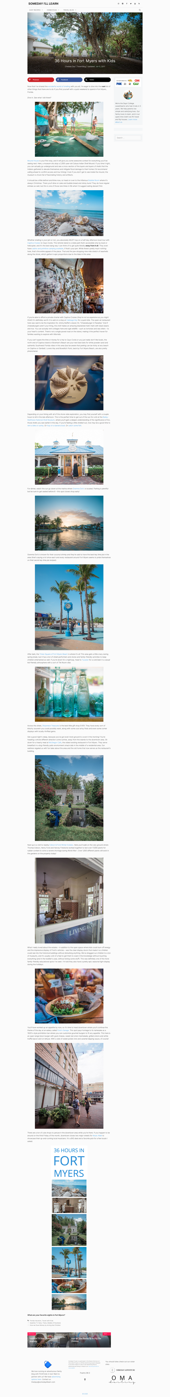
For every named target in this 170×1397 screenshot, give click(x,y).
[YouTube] (135, 3)
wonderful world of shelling (59, 86)
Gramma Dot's (78, 489)
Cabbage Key (71, 320)
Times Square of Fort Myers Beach (54, 654)
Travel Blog (68, 10)
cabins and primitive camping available (47, 248)
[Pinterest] (122, 3)
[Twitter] (131, 3)
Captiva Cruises (33, 243)
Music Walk (97, 1136)
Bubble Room (93, 180)
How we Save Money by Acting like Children (45, 1325)
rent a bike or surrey (35, 426)
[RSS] (139, 3)
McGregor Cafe (55, 742)
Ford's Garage (63, 1030)
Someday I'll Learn (43, 3)
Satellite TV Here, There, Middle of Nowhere (45, 1323)
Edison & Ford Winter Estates (61, 845)
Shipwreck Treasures (50, 726)
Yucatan (85, 660)
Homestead (52, 10)
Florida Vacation (35, 1321)
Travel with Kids (47, 1321)
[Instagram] (118, 3)
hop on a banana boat (56, 426)
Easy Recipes (34, 10)
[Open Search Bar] (140, 9)
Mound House (33, 161)
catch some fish (74, 426)
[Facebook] (126, 3)
